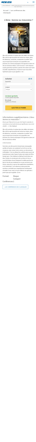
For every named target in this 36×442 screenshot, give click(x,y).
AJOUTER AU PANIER (18, 108)
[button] (19, 38)
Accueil (6, 10)
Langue (7, 87)
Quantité (8, 82)
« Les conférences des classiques (15, 187)
